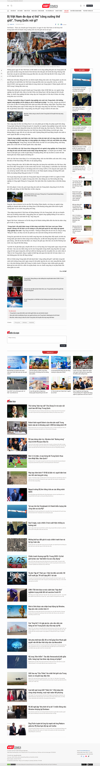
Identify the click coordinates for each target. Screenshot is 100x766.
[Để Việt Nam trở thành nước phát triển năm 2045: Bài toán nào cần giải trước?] (17, 362)
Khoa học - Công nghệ (38, 10)
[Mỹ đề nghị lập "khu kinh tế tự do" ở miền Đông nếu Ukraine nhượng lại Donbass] (17, 712)
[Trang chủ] (8, 10)
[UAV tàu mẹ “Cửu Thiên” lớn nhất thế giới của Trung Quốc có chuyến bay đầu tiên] (17, 678)
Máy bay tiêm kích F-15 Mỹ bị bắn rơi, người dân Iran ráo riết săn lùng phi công (79, 148)
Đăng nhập (89, 5)
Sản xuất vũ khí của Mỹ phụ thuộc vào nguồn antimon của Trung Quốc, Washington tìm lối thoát (34, 315)
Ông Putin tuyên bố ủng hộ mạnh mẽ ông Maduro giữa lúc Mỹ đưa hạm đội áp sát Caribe (46, 724)
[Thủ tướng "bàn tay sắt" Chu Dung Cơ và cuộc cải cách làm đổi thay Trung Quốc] (81, 158)
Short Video (58, 10)
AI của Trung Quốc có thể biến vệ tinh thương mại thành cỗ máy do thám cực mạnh (44, 300)
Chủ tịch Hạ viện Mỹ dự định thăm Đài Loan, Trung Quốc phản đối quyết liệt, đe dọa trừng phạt (43, 289)
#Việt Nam (25, 322)
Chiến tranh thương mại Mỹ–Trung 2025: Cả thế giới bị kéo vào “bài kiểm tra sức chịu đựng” (46, 557)
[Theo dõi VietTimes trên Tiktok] (88, 756)
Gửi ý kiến (63, 345)
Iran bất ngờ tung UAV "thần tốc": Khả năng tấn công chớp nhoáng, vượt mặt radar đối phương (45, 691)
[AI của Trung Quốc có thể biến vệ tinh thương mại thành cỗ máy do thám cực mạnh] (15, 302)
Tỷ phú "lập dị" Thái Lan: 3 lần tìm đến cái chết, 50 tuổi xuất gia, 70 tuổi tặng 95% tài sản (46, 574)
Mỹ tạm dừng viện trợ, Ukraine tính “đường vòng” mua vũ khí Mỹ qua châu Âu (77, 208)
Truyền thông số (88, 10)
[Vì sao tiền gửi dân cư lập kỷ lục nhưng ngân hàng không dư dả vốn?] (39, 383)
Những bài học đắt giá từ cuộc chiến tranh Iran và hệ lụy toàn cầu (46, 540)
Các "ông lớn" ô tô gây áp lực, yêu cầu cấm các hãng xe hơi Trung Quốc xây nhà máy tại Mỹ (45, 624)
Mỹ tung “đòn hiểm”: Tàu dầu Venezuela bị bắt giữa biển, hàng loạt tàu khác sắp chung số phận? (47, 657)
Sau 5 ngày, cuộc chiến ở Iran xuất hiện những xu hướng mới (78, 109)
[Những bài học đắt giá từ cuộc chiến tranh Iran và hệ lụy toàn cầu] (17, 544)
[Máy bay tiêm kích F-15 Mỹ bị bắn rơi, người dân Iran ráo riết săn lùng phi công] (81, 139)
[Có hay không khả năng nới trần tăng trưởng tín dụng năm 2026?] (61, 362)
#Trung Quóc (17, 322)
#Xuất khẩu (31, 322)
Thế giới (66, 10)
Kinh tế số (27, 10)
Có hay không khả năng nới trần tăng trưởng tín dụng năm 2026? (60, 371)
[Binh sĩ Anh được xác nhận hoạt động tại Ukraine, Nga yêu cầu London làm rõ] (17, 611)
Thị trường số (50, 10)
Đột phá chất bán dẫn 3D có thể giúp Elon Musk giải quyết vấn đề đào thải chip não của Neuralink (47, 641)
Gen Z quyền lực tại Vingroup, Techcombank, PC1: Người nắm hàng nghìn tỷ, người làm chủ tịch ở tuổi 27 (82, 392)
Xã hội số (13, 10)
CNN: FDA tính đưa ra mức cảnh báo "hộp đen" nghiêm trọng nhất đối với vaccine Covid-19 (45, 590)
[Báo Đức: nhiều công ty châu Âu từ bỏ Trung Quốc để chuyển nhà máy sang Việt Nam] (15, 116)
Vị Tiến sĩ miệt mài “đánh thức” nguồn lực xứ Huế (61, 391)
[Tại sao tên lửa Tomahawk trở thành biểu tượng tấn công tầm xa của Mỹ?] (81, 80)
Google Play (90, 764)
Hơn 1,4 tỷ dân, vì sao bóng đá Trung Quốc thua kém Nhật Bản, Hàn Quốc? (79, 128)
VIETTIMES (50, 5)
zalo (83, 756)
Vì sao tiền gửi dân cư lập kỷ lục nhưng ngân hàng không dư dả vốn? (38, 391)
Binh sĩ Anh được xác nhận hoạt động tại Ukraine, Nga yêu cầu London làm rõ (46, 607)
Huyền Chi (12, 24)
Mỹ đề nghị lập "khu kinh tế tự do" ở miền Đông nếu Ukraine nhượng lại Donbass (47, 708)
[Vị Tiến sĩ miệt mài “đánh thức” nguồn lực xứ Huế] (61, 383)
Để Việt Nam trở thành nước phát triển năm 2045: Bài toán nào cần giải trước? (17, 372)
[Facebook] (55, 24)
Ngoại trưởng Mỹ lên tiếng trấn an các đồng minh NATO (46, 490)
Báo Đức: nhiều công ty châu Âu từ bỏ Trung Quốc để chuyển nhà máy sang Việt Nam (43, 114)
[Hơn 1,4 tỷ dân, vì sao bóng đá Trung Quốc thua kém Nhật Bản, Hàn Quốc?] (81, 119)
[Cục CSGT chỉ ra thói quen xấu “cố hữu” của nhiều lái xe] (17, 383)
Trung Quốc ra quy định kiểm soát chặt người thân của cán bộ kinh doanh (29, 313)
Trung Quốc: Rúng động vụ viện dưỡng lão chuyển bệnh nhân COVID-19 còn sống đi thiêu (44, 279)
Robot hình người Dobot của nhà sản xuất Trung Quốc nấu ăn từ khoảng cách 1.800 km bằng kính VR (77, 196)
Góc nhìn (19, 10)
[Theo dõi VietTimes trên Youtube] (86, 756)
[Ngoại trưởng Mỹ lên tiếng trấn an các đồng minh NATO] (17, 494)
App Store (84, 764)
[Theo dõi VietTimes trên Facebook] (81, 756)
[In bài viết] (58, 24)
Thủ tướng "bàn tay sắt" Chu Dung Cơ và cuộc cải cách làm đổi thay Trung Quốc (79, 169)
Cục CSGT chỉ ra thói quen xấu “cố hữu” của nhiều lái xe (16, 391)
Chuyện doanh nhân (75, 10)
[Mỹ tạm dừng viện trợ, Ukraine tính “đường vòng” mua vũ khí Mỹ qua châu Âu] (87, 206)
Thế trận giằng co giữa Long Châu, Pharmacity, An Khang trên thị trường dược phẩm (39, 372)
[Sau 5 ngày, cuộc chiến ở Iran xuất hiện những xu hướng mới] (81, 99)
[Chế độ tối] (84, 6)
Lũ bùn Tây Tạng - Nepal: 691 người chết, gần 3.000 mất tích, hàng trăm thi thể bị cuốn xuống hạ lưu (82, 372)
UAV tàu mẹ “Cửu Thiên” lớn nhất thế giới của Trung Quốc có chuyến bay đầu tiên (47, 674)
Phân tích (12, 402)
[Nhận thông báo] (81, 6)
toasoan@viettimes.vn (85, 750)
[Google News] (63, 24)
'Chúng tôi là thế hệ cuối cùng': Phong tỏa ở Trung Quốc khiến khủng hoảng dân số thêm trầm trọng (43, 194)
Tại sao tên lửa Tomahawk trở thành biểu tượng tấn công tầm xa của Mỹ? (79, 89)
